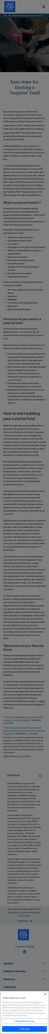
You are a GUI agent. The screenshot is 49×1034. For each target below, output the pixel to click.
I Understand (24, 1029)
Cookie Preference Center (24, 1021)
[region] (24, 1012)
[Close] (45, 994)
